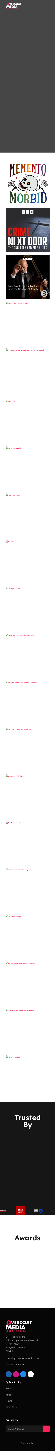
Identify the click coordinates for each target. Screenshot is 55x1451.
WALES (9, 1351)
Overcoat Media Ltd (15, 1336)
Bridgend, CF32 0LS (15, 1347)
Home (9, 1388)
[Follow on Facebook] (23, 1374)
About (9, 1394)
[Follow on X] (31, 1374)
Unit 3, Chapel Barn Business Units (23, 1340)
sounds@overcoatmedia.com (22, 1358)
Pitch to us (11, 1406)
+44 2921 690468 (15, 1364)
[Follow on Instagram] (16, 1374)
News (9, 1400)
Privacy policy (27, 1443)
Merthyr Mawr (13, 1344)
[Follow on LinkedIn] (9, 1374)
